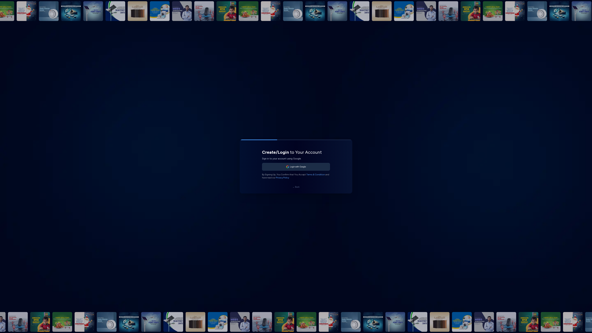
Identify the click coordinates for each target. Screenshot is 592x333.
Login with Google (298, 167)
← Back (296, 187)
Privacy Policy (282, 177)
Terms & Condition (315, 174)
